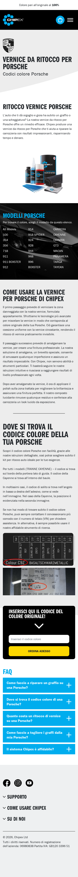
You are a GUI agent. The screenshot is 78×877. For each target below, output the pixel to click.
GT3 (55, 245)
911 (5, 256)
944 (30, 251)
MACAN (58, 251)
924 (30, 240)
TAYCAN (58, 267)
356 (5, 245)
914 (30, 229)
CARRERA (59, 229)
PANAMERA (60, 256)
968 (30, 256)
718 (5, 251)
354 (5, 240)
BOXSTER (34, 267)
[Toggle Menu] (70, 20)
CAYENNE (59, 234)
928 (30, 245)
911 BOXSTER (12, 262)
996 (30, 262)
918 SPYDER (36, 234)
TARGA (57, 262)
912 (5, 267)
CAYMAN (59, 240)
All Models (9, 229)
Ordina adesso (39, 651)
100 (5, 234)
